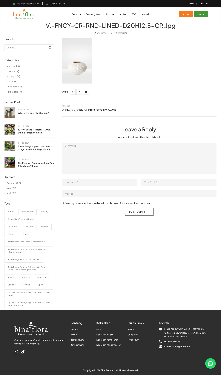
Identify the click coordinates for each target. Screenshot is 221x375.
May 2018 (11, 188)
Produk (110, 14)
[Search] (49, 47)
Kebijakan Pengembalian (108, 344)
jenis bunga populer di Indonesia (24, 259)
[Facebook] (73, 92)
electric (44, 226)
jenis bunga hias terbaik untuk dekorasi (27, 241)
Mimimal (41, 277)
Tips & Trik (12, 91)
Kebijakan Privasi (104, 334)
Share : (65, 91)
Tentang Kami (93, 14)
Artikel (122, 14)
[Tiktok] (207, 3)
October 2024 (13, 183)
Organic (12, 284)
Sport (40, 284)
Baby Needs (27, 211)
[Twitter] (79, 92)
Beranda (76, 14)
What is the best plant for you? (33, 113)
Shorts (10, 81)
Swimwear (12, 86)
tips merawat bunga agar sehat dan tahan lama (29, 293)
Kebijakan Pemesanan (107, 339)
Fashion (10, 71)
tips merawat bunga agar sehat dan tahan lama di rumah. (29, 304)
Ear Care (29, 226)
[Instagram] (202, 3)
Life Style (11, 76)
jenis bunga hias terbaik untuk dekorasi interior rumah (27, 250)
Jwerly (11, 277)
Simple (26, 284)
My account (133, 339)
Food (25, 234)
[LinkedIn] (86, 92)
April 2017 (11, 193)
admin (103, 32)
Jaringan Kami (77, 344)
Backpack (11, 66)
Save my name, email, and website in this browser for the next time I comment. (108, 203)
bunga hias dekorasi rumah (21, 219)
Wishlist (131, 329)
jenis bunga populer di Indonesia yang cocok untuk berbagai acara (27, 268)
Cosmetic (12, 226)
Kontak (145, 14)
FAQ (134, 14)
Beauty (44, 211)
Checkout (133, 334)
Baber (11, 211)
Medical (26, 277)
